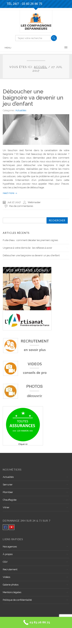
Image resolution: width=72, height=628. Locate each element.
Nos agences (10, 546)
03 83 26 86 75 (32, 4)
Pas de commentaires (21, 206)
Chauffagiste (9, 499)
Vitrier (6, 507)
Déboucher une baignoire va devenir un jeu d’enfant (33, 97)
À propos (8, 554)
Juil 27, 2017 (14, 202)
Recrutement (10, 569)
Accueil (40, 67)
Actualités (20, 110)
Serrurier (8, 484)
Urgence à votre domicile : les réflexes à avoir (27, 247)
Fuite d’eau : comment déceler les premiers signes (30, 240)
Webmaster (34, 202)
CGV (5, 561)
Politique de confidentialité (17, 599)
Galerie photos (10, 584)
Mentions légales (12, 592)
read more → (10, 193)
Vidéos (6, 577)
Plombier (8, 492)
